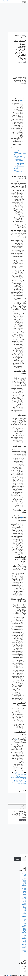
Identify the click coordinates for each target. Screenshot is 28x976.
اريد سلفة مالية (22, 774)
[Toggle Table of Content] (12, 148)
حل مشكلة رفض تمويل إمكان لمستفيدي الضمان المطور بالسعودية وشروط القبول (24, 913)
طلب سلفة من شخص (20, 157)
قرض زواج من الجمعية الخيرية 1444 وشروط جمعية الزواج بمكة (18, 777)
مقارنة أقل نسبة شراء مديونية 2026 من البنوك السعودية (24, 880)
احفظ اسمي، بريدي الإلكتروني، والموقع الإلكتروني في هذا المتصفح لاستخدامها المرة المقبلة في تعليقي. (18, 814)
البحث (24, 856)
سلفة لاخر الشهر (19, 160)
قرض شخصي (20, 772)
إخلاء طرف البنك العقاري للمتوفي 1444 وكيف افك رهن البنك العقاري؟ (18, 782)
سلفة (21, 100)
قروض (15, 772)
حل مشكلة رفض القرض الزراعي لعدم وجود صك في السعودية (24, 932)
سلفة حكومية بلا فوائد (20, 161)
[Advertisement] (14, 18)
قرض (16, 739)
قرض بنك (8, 975)
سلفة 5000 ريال (18, 156)
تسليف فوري (18, 159)
